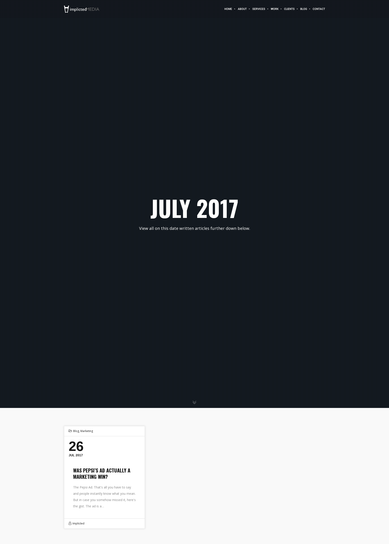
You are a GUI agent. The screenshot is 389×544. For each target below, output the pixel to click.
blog (76, 431)
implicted (78, 523)
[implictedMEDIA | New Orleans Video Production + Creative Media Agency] (81, 9)
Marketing (86, 431)
